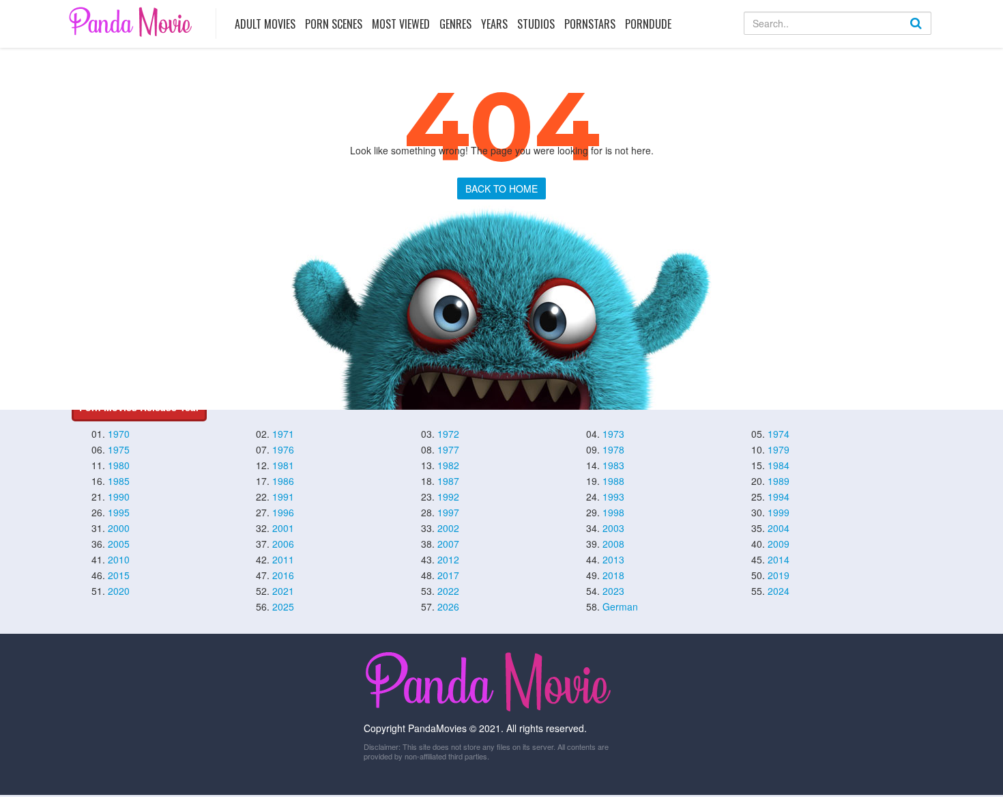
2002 (448, 528)
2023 (613, 591)
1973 (613, 434)
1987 (448, 481)
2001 (283, 528)
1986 (283, 481)
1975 (119, 449)
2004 (778, 528)
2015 (119, 575)
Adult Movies (265, 24)
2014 (778, 559)
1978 (613, 449)
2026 (448, 606)
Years (494, 24)
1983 (613, 465)
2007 (448, 543)
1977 (448, 449)
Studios (536, 24)
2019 (778, 575)
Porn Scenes (333, 24)
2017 (448, 575)
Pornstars (589, 24)
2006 (283, 543)
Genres (455, 24)
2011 (283, 559)
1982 (448, 465)
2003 (613, 528)
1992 (448, 496)
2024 (778, 591)
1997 (448, 512)
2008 (613, 543)
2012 (448, 559)
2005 (119, 543)
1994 (778, 496)
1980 (119, 465)
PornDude (648, 24)
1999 (778, 512)
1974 (778, 434)
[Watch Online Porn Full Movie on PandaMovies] (132, 21)
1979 (778, 449)
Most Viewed (401, 24)
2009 (778, 543)
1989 (778, 481)
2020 (119, 591)
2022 (448, 591)
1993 (613, 496)
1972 (448, 434)
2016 (283, 575)
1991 (283, 496)
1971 (283, 434)
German (620, 606)
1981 (283, 465)
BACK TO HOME (501, 188)
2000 (119, 528)
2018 (613, 575)
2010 (119, 559)
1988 (613, 481)
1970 (119, 434)
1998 (613, 512)
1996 (283, 512)
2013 (613, 559)
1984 (778, 465)
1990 (119, 496)
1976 (283, 449)
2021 (283, 591)
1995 (119, 512)
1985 (119, 481)
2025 (283, 606)
